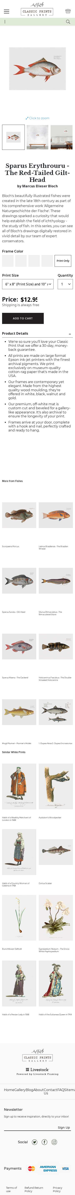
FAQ (60, 1090)
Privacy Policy (57, 1189)
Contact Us (50, 1091)
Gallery (20, 1090)
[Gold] (34, 261)
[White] (8, 261)
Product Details (15, 333)
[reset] (68, 22)
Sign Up (64, 1127)
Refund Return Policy (34, 1189)
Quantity (65, 275)
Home (9, 1090)
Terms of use (11, 1189)
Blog (29, 1090)
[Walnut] (47, 261)
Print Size (10, 275)
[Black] (21, 261)
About (38, 1090)
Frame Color (12, 251)
